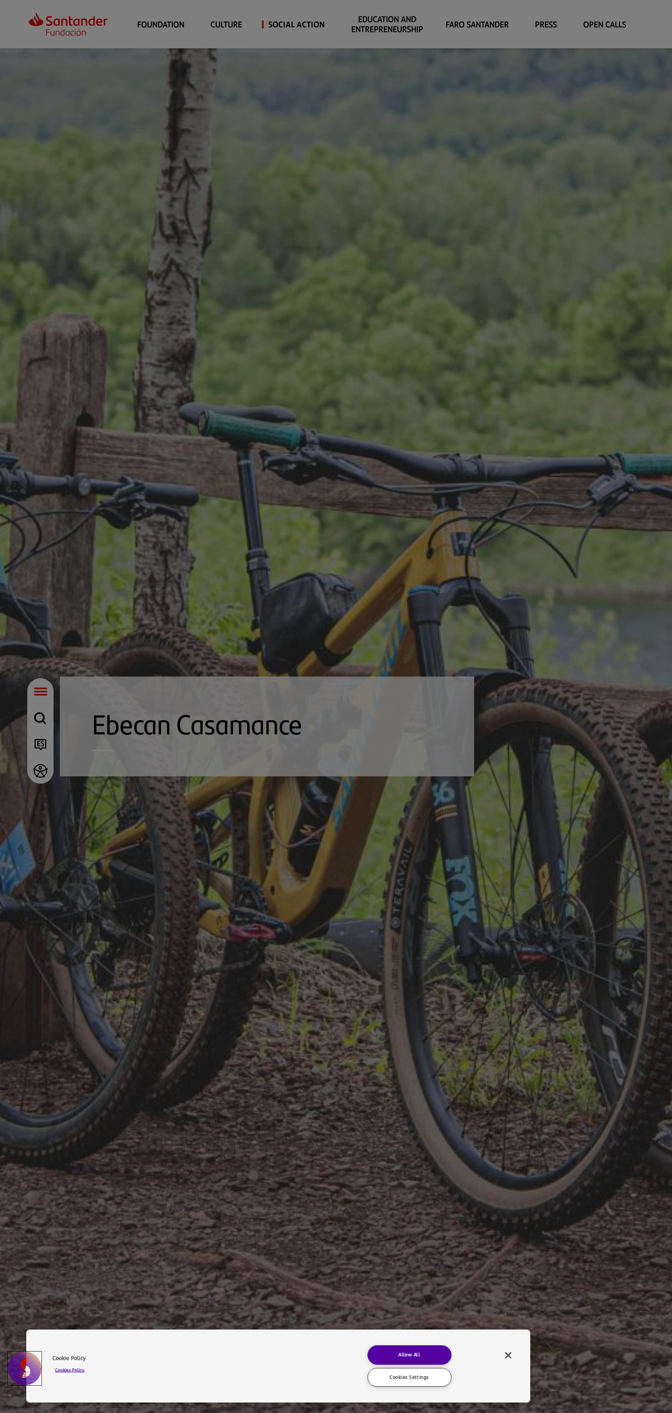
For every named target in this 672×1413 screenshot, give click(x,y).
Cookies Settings (409, 1377)
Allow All (409, 1354)
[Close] (508, 1355)
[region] (278, 1366)
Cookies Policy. (70, 1369)
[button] (24, 1368)
